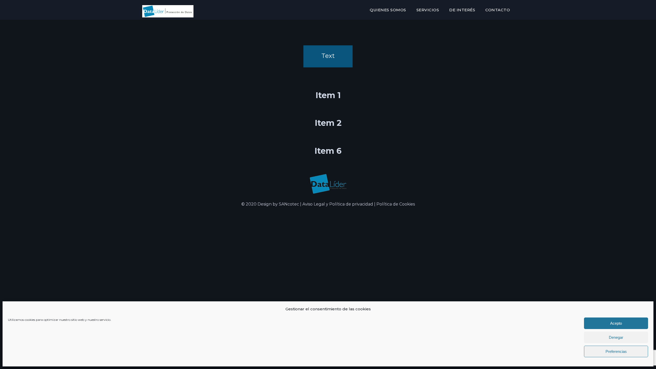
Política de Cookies (395, 204)
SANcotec (289, 204)
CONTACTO (497, 9)
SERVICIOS (427, 9)
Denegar (616, 337)
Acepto (616, 323)
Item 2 (328, 123)
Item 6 (328, 151)
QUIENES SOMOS (388, 9)
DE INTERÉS (462, 9)
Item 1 (328, 95)
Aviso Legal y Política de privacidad (337, 204)
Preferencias (616, 351)
